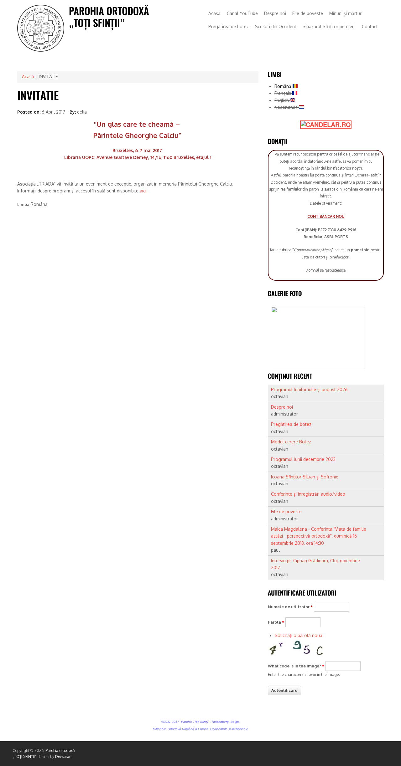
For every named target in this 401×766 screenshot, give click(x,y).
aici (143, 190)
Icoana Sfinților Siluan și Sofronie (304, 476)
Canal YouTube (242, 13)
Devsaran (63, 756)
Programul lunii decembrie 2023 (303, 459)
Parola (276, 622)
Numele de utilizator (290, 606)
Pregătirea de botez (228, 26)
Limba (23, 204)
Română (283, 86)
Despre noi (275, 13)
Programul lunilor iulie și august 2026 (309, 389)
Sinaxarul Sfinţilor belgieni (329, 26)
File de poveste (307, 13)
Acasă (214, 13)
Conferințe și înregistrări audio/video (308, 494)
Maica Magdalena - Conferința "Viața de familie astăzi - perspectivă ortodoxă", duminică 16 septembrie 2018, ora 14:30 (318, 536)
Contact (370, 26)
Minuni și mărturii (346, 13)
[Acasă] (40, 50)
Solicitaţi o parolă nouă (298, 635)
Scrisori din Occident (275, 26)
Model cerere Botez (291, 441)
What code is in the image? (296, 665)
